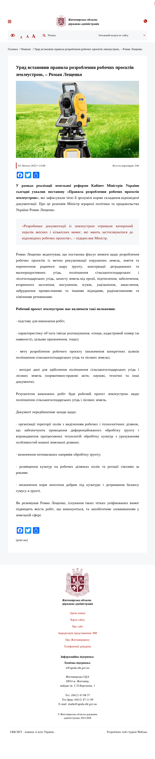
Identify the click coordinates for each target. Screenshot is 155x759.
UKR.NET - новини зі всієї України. (32, 732)
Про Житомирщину (77, 640)
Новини (26, 49)
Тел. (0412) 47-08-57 (77, 695)
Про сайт (77, 626)
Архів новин (77, 613)
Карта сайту (77, 620)
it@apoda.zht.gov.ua (77, 668)
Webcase (142, 732)
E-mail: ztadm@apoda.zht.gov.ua (78, 704)
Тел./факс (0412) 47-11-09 (77, 699)
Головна (13, 49)
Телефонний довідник (77, 646)
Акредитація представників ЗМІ (77, 633)
